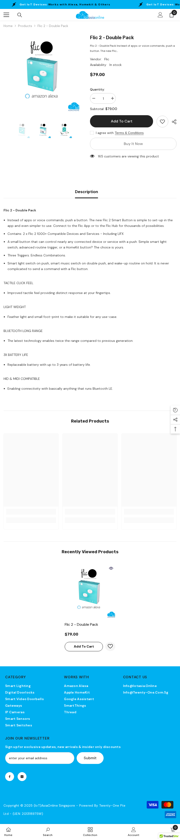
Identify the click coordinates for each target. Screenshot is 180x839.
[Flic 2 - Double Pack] (90, 591)
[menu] (6, 15)
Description (86, 191)
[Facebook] (9, 776)
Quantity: (97, 89)
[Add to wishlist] (162, 121)
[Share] (172, 121)
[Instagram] (22, 776)
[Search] (19, 15)
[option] (43, 74)
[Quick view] (111, 568)
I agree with (105, 133)
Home (8, 26)
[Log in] (160, 14)
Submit (90, 757)
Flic (106, 59)
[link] (31, 512)
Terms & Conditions (129, 133)
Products (25, 26)
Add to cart (121, 121)
